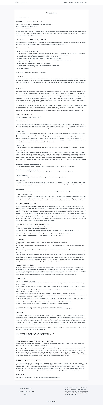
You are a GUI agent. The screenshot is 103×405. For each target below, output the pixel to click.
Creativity (76, 2)
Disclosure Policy (28, 388)
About (81, 2)
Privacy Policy (32, 391)
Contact (86, 2)
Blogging (70, 2)
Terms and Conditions (22, 391)
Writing (65, 2)
